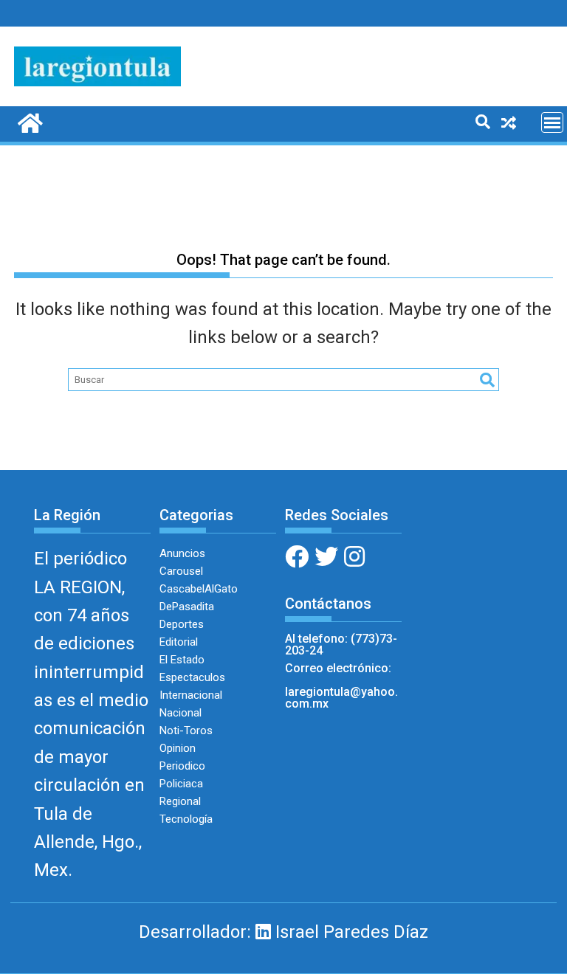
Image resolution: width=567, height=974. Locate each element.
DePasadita (186, 606)
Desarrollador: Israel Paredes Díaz (283, 932)
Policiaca (181, 783)
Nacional (180, 712)
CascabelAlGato (198, 588)
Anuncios (182, 553)
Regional (180, 801)
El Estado (182, 659)
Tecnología (186, 819)
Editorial (178, 642)
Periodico (182, 766)
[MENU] (552, 122)
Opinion (177, 748)
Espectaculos (192, 677)
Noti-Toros (186, 730)
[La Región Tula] (28, 122)
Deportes (181, 624)
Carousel (181, 571)
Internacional (190, 695)
